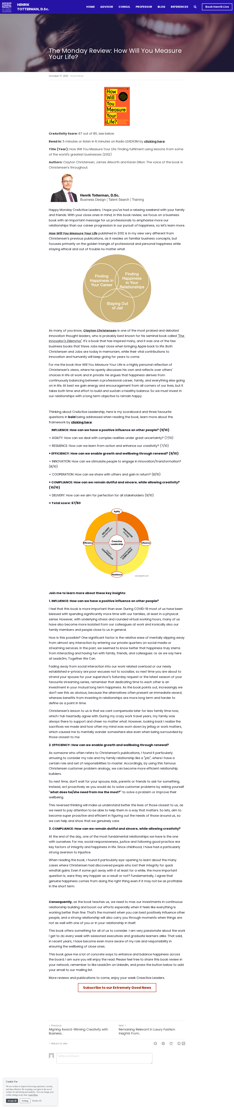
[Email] (179, 1043)
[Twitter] (163, 1043)
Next (121, 1025)
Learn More (33, 1095)
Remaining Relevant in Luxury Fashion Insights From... (147, 1031)
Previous (56, 1025)
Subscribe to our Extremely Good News (117, 987)
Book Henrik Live (217, 7)
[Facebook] (155, 1043)
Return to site (59, 1043)
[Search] (195, 6)
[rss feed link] (183, 1043)
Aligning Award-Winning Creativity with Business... (78, 1031)
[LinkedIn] (171, 1043)
